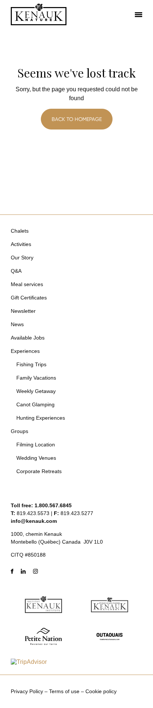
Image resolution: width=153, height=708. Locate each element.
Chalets (20, 231)
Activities (21, 244)
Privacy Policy (27, 691)
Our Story (22, 257)
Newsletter (23, 311)
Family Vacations (36, 378)
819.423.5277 (77, 513)
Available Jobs (28, 338)
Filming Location (35, 445)
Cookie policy (101, 691)
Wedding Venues (36, 458)
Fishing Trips (31, 364)
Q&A (16, 271)
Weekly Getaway (36, 391)
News (17, 324)
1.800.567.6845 (53, 505)
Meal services (27, 284)
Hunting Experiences (40, 418)
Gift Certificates (29, 298)
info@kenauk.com (34, 521)
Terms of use (64, 691)
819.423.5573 (33, 513)
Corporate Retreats (39, 471)
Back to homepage (77, 119)
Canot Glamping (35, 404)
